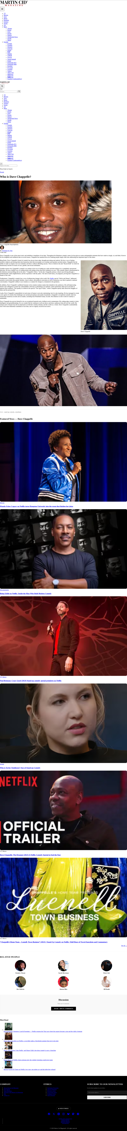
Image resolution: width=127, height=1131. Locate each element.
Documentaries (4, 590)
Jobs (5, 1094)
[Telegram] (78, 1114)
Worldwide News (12, 37)
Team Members (8, 1091)
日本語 (9, 55)
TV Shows (3, 677)
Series (5, 1041)
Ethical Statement (52, 1089)
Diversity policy (51, 1091)
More (5, 27)
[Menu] (2, 9)
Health (9, 38)
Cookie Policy (65, 1121)
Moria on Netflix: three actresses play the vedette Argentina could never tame (30, 1060)
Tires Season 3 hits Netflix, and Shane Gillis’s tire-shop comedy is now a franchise (32, 1050)
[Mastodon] (73, 1114)
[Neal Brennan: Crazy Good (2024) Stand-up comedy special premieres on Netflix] (63, 675)
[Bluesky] (68, 1114)
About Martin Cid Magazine (11, 1088)
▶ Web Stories (63, 1108)
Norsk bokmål (11, 59)
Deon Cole (106, 973)
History (9, 35)
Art (5, 25)
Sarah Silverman (63, 973)
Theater (9, 28)
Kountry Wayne (20, 973)
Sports (5, 23)
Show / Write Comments (63, 1008)
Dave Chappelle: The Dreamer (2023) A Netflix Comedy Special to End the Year (30, 855)
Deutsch (9, 47)
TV (5, 13)
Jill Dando (106, 989)
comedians (18, 412)
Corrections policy (52, 1092)
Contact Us (6, 1095)
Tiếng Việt (10, 73)
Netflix (52, 278)
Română (9, 66)
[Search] (2, 86)
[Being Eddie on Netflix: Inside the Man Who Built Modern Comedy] (63, 588)
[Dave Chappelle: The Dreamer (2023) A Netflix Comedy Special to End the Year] (63, 849)
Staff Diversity (51, 1095)
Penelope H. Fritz (7, 250)
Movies (6, 15)
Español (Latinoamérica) (14, 79)
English (6, 42)
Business (6, 20)
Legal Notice (65, 1119)
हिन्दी (8, 52)
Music (5, 18)
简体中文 (10, 75)
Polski (9, 61)
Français (9, 48)
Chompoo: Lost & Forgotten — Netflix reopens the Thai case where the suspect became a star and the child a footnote (47, 1031)
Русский (10, 67)
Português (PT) (11, 62)
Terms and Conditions (65, 1118)
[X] (54, 1114)
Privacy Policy (65, 1122)
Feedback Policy (51, 1094)
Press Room (7, 1089)
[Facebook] (49, 1114)
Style (8, 32)
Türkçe (9, 71)
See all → (124, 945)
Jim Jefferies (20, 989)
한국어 (9, 57)
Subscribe (107, 1097)
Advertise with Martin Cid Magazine (13, 1092)
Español (9, 45)
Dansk (9, 50)
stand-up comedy (9, 412)
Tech (5, 17)
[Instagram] (63, 1114)
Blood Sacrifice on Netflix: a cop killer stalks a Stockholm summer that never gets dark (33, 1041)
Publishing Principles (52, 1088)
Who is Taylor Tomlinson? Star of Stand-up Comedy (20, 768)
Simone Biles (63, 989)
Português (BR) (12, 64)
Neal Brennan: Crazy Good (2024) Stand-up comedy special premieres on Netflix (30, 681)
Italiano (9, 54)
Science (6, 22)
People (9, 33)
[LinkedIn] (59, 1114)
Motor (9, 40)
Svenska (9, 69)
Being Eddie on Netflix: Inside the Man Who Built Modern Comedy (26, 594)
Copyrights (65, 1123)
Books (9, 30)
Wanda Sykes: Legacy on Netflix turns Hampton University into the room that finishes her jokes (36, 506)
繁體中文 (10, 77)
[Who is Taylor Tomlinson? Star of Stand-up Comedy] (63, 762)
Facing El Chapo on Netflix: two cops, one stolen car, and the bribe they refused (31, 1069)
